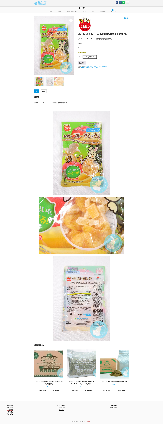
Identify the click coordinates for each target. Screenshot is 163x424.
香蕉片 (98, 67)
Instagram (62, 407)
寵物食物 (97, 66)
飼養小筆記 (113, 407)
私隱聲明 (88, 421)
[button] (71, 20)
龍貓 (105, 66)
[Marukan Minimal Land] (85, 24)
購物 (59, 11)
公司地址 (10, 407)
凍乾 (94, 67)
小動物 (102, 66)
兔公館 (81, 7)
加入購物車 (91, 57)
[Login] (127, 2)
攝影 (93, 11)
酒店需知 (10, 414)
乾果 (85, 66)
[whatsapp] (123, 2)
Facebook (62, 405)
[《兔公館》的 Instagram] (120, 2)
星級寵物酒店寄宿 (72, 11)
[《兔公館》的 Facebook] (117, 2)
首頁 (50, 11)
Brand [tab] (43, 91)
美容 (84, 11)
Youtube (61, 410)
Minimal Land (89, 67)
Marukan (83, 67)
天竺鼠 (93, 66)
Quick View (42, 391)
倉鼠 (88, 66)
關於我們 (103, 11)
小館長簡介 (113, 405)
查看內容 (57, 391)
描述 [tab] (37, 91)
